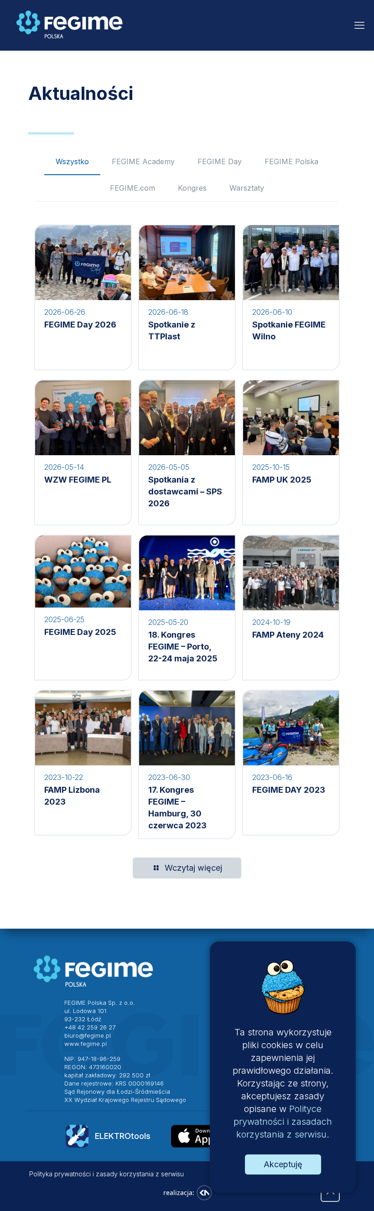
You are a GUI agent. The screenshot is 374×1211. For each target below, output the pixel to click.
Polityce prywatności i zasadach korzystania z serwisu (283, 1121)
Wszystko (72, 161)
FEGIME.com (132, 187)
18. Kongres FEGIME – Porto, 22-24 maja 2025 (183, 646)
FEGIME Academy (143, 161)
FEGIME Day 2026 (80, 324)
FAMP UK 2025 (282, 479)
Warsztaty (246, 187)
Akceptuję (283, 1164)
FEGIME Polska (291, 161)
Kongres (192, 187)
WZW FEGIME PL (77, 479)
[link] (209, 1136)
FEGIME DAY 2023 (288, 790)
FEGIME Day (219, 161)
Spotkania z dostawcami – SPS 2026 (185, 491)
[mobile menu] (359, 25)
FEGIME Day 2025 (80, 632)
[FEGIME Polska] (70, 25)
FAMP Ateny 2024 (288, 634)
